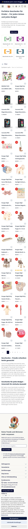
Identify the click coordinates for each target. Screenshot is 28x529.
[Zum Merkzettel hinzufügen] (11, 83)
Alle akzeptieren (14, 518)
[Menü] (2, 6)
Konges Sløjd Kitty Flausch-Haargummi (20, 298)
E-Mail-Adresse (5, 443)
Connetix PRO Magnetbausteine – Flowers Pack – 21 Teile (20, 134)
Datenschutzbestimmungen (17, 454)
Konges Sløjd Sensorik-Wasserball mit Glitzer (19, 344)
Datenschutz (4, 515)
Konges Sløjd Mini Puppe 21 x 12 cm (20, 227)
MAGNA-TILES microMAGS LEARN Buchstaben (7, 87)
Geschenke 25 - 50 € (8, 44)
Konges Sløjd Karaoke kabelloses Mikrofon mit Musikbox (7, 344)
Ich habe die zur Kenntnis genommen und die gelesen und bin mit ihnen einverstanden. (15, 455)
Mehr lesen (14, 32)
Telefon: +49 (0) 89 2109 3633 (10, 482)
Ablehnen (14, 526)
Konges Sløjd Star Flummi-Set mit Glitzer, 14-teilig (20, 87)
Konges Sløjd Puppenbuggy (19, 274)
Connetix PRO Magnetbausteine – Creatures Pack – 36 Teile (20, 111)
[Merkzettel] (22, 6)
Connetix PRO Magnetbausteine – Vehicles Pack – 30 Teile (7, 111)
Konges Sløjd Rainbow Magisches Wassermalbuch (20, 204)
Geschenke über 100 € (20, 57)
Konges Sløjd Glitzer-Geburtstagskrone (7, 157)
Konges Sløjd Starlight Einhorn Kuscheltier (20, 181)
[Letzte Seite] (22, 352)
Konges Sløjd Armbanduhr (19, 321)
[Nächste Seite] (20, 352)
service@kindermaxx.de (9, 487)
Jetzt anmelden (6, 449)
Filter (5, 64)
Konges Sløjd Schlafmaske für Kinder (6, 204)
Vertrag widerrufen (7, 490)
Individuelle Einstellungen (14, 522)
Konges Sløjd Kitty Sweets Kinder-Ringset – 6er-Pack (7, 298)
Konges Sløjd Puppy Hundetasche (7, 227)
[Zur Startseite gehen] (8, 6)
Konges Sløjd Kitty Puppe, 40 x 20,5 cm (7, 321)
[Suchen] (13, 6)
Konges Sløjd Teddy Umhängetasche (20, 157)
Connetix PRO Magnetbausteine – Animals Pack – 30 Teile (7, 134)
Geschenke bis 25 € (8, 56)
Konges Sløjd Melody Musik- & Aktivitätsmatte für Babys (20, 251)
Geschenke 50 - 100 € (20, 44)
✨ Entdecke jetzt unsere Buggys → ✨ (14, 2)
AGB (22, 455)
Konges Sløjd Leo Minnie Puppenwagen (6, 274)
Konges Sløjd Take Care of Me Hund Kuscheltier (7, 181)
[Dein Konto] (19, 6)
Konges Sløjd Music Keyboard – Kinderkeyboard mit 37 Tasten (7, 251)
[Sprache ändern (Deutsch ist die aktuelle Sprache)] (16, 6)
